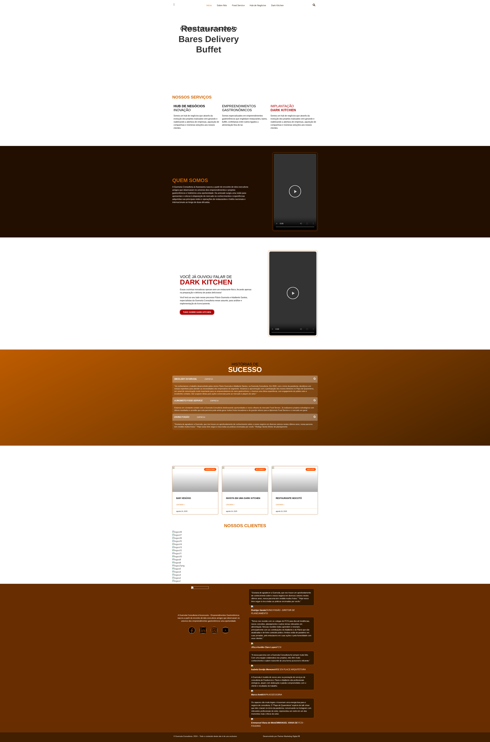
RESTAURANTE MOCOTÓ (289, 498)
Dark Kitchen (277, 5)
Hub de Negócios (258, 5)
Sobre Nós (222, 5)
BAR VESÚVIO (183, 498)
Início (209, 5)
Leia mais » (180, 505)
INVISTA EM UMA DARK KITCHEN (243, 498)
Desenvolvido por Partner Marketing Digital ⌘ (281, 736)
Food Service (238, 5)
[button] (295, 191)
